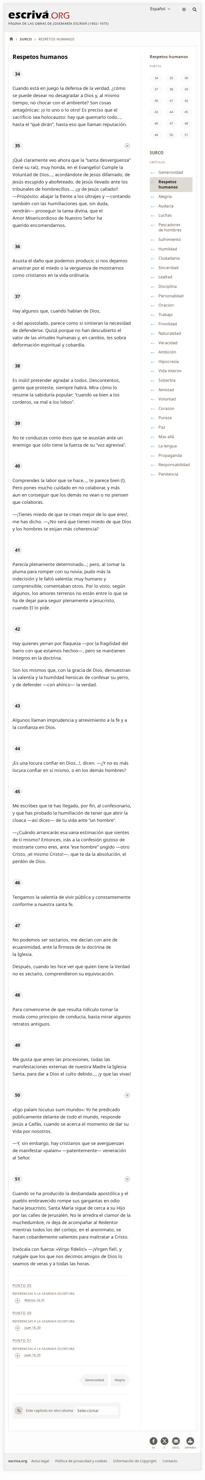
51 (17, 1179)
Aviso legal (40, 1461)
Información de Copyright (134, 1461)
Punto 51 (22, 1340)
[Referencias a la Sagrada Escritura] (127, 145)
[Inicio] (13, 39)
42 (17, 629)
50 (17, 1095)
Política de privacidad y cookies (81, 1461)
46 (17, 883)
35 (17, 146)
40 (17, 466)
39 (17, 423)
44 (17, 748)
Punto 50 (22, 1312)
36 (17, 246)
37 (17, 296)
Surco (157, 152)
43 (17, 706)
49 (17, 1045)
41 (17, 550)
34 (17, 74)
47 (17, 925)
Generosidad (94, 1380)
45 (17, 791)
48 (17, 995)
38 (17, 366)
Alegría (119, 1380)
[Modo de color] (184, 9)
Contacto (169, 1461)
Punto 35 (22, 1285)
